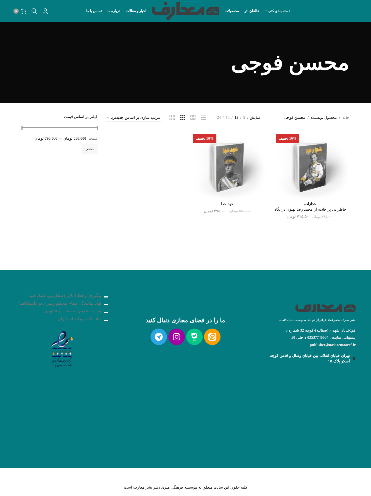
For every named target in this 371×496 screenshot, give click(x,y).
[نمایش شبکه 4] (172, 117)
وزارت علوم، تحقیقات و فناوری (72, 310)
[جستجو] (34, 10)
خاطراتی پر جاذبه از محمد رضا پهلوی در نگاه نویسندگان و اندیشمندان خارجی (310, 209)
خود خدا (227, 204)
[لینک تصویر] (62, 348)
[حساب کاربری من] (45, 10)
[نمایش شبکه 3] (182, 117)
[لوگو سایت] (185, 11)
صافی (89, 149)
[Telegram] (158, 337)
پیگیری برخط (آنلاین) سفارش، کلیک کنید (65, 295)
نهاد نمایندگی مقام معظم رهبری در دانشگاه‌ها (60, 303)
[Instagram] (176, 337)
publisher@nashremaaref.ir (333, 345)
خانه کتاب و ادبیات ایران (79, 318)
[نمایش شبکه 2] (192, 117)
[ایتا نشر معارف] (212, 337)
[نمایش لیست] (203, 117)
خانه (345, 117)
